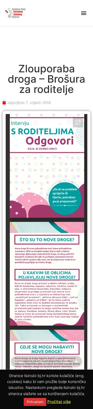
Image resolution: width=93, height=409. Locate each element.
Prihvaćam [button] (35, 402)
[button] (83, 13)
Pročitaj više (59, 401)
